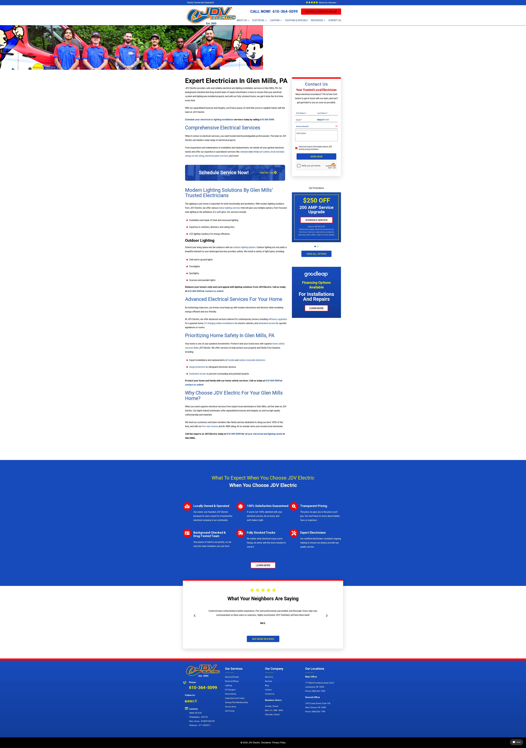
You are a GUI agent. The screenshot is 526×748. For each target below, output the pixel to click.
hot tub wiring (197, 156)
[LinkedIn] (188, 701)
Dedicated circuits (197, 374)
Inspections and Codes (234, 698)
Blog (267, 685)
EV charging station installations (219, 323)
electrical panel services (216, 156)
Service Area (230, 706)
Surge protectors (197, 367)
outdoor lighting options (244, 247)
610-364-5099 (285, 11)
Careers (268, 689)
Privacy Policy (279, 742)
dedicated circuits (266, 323)
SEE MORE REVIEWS (263, 639)
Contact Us (269, 694)
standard (244, 151)
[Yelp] (196, 700)
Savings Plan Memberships (236, 702)
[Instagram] (186, 701)
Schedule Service (316, 220)
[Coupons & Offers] (312, 2)
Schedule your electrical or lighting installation (209, 119)
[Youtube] (193, 701)
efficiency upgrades (277, 319)
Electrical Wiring (231, 681)
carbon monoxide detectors (252, 360)
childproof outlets (261, 151)
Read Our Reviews (328, 2)
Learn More (316, 308)
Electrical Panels (232, 677)
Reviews (268, 681)
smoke (231, 360)
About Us (269, 677)
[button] (315, 246)
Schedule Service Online (321, 12)
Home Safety (230, 694)
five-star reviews (210, 426)
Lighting (228, 685)
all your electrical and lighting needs (263, 434)
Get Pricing (229, 711)
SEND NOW (316, 157)
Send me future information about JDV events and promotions (315, 148)
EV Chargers (230, 689)
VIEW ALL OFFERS (316, 254)
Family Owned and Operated (200, 2)
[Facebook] (191, 701)
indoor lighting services (230, 208)
